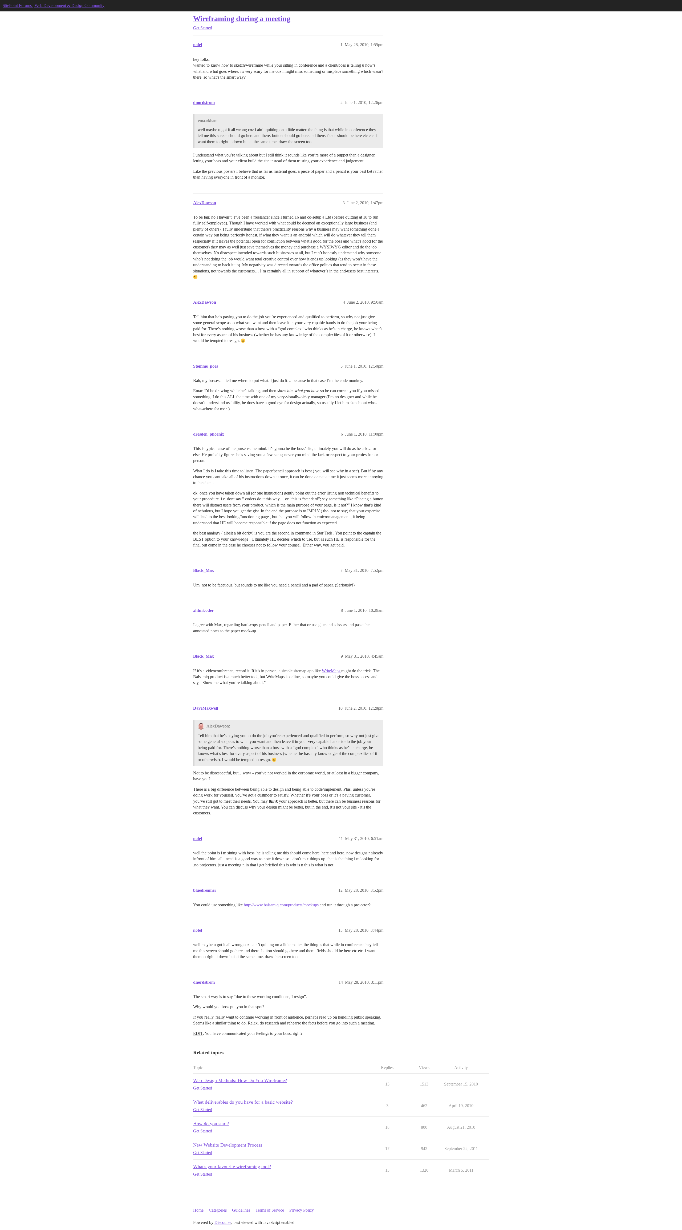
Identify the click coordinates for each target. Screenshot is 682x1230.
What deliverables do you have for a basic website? (243, 1102)
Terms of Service (269, 1210)
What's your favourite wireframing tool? (232, 1166)
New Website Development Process (227, 1145)
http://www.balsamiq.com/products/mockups (281, 905)
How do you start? (211, 1123)
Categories (218, 1210)
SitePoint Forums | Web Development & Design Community (53, 5)
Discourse (222, 1222)
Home (198, 1210)
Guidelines (241, 1210)
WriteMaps (331, 671)
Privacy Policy (301, 1210)
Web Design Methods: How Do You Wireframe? (240, 1080)
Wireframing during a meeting (241, 18)
